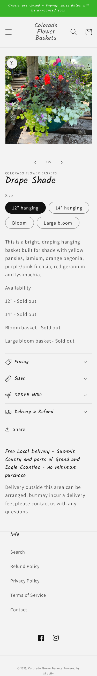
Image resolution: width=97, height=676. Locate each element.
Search (17, 552)
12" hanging (25, 208)
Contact (18, 609)
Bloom (19, 223)
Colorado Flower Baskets (45, 668)
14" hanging (69, 208)
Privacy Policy (25, 580)
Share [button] (19, 429)
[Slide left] (35, 162)
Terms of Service (28, 595)
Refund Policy (25, 566)
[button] (8, 32)
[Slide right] (61, 162)
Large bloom (58, 223)
